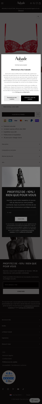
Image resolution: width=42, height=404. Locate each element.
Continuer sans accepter (21, 65)
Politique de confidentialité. (22, 92)
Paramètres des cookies (12, 98)
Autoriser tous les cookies (30, 98)
